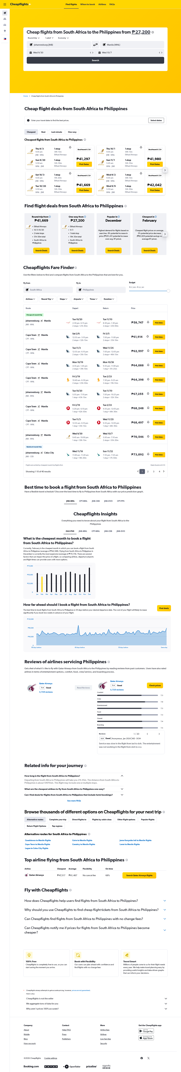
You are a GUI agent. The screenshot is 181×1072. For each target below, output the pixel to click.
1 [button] (142, 471)
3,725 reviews (46, 692)
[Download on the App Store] (146, 1037)
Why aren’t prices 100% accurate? (42, 1008)
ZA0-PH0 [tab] (70, 531)
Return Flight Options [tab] (36, 826)
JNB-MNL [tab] (70, 501)
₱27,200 (141, 32)
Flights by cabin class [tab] (101, 819)
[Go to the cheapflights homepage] (20, 4)
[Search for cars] (4, 25)
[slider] (168, 291)
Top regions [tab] (57, 826)
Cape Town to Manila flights (37, 844)
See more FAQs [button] (74, 801)
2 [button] (147, 471)
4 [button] (159, 471)
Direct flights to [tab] (79, 819)
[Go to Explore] (4, 31)
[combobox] (34, 37)
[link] (41, 250)
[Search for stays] (4, 19)
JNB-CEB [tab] (96, 501)
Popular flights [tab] (147, 819)
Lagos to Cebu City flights (36, 848)
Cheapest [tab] (31, 132)
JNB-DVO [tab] (108, 501)
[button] (5, 4)
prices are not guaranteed (81, 990)
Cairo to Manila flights (82, 840)
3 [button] (153, 471)
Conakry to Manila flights (83, 844)
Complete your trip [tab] (57, 819)
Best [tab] (43, 132)
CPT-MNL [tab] (83, 501)
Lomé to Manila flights (130, 844)
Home (25, 96)
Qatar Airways (45, 683)
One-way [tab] (72, 132)
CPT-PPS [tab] (120, 501)
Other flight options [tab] (126, 819)
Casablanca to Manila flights (38, 840)
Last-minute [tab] (56, 132)
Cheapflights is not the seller (39, 998)
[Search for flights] (4, 13)
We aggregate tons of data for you (42, 1003)
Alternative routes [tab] (35, 819)
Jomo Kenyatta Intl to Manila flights (135, 840)
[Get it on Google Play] (146, 1031)
